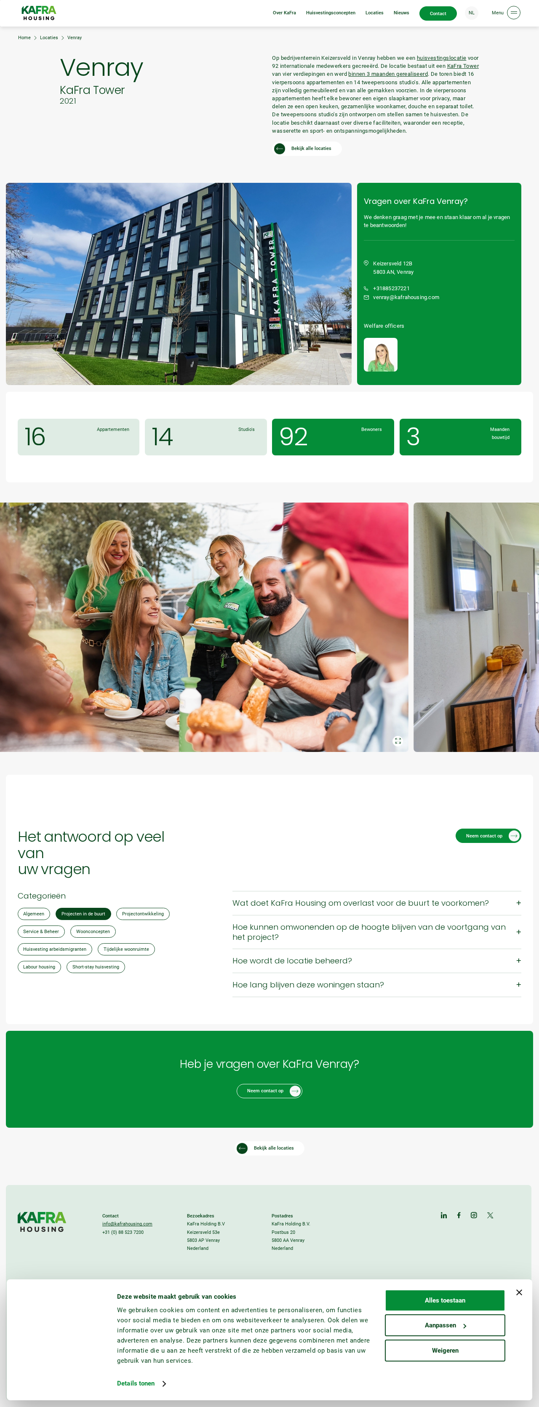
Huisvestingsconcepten (330, 13)
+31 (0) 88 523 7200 (123, 1232)
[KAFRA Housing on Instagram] (473, 1216)
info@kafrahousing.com (127, 1224)
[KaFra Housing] (39, 13)
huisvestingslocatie (442, 58)
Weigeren (445, 1350)
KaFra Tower (463, 66)
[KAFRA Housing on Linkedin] (444, 1216)
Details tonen (136, 1383)
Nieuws (401, 13)
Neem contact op (484, 836)
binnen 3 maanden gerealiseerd (388, 74)
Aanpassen (440, 1325)
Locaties (375, 13)
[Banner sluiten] (519, 1292)
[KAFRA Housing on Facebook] (459, 1216)
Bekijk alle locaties (311, 148)
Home (24, 37)
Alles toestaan (445, 1300)
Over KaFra (284, 13)
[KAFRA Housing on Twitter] (490, 1216)
